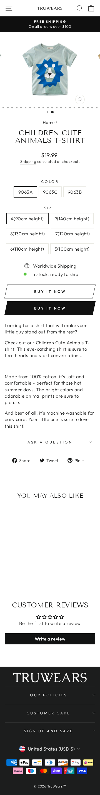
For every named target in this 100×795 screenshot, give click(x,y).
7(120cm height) (72, 233)
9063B (75, 192)
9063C (50, 192)
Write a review (50, 639)
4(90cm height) (27, 218)
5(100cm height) (72, 249)
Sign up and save (49, 731)
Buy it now (50, 308)
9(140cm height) (71, 218)
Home (49, 122)
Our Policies (49, 695)
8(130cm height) (27, 233)
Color (50, 181)
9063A (25, 192)
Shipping (28, 161)
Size (50, 208)
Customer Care (49, 713)
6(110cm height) (27, 249)
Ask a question (50, 442)
